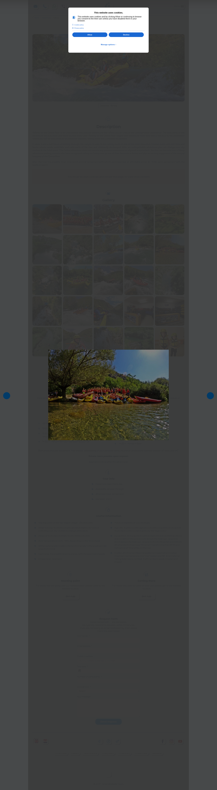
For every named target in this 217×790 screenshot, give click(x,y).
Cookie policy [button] (79, 25)
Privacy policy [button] (79, 28)
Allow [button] (89, 35)
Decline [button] (126, 35)
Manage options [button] (108, 45)
